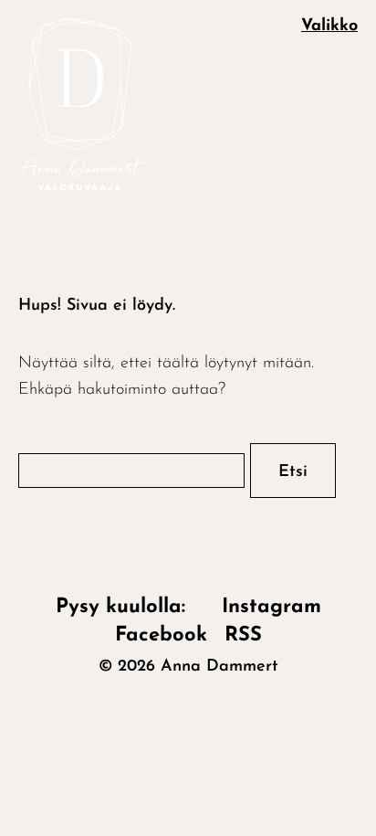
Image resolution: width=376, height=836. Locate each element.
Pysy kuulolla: (130, 607)
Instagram (271, 607)
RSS (243, 635)
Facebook (161, 635)
